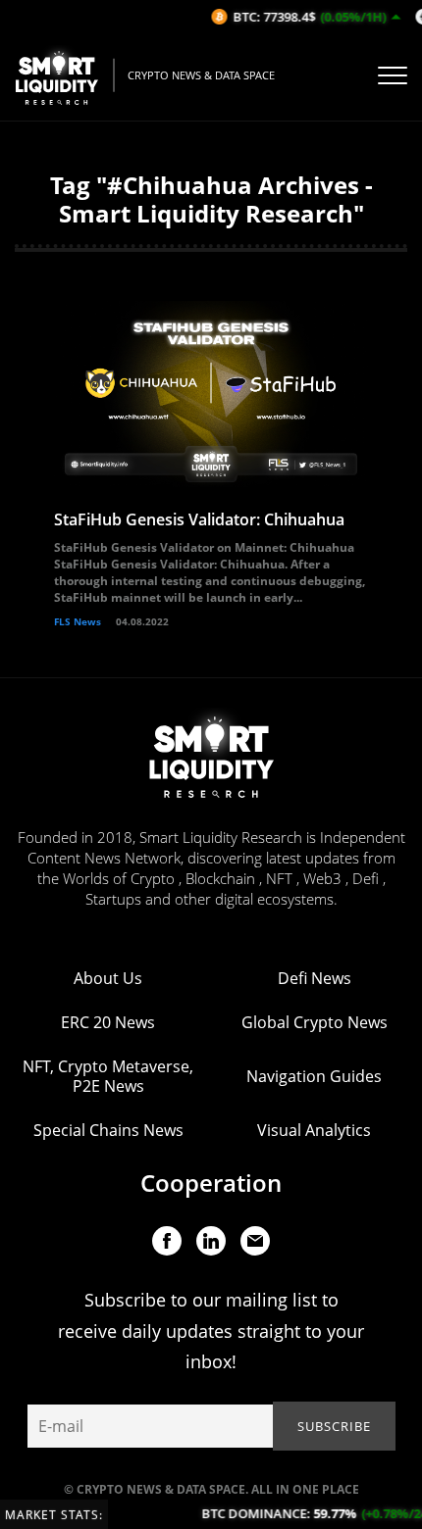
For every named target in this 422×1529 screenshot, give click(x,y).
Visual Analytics (314, 1130)
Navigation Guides (314, 1076)
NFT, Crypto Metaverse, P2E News (108, 1076)
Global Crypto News (314, 1022)
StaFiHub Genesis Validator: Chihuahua (199, 519)
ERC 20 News (108, 1022)
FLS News (77, 621)
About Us (108, 978)
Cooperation (211, 1182)
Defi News (314, 978)
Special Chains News (108, 1130)
